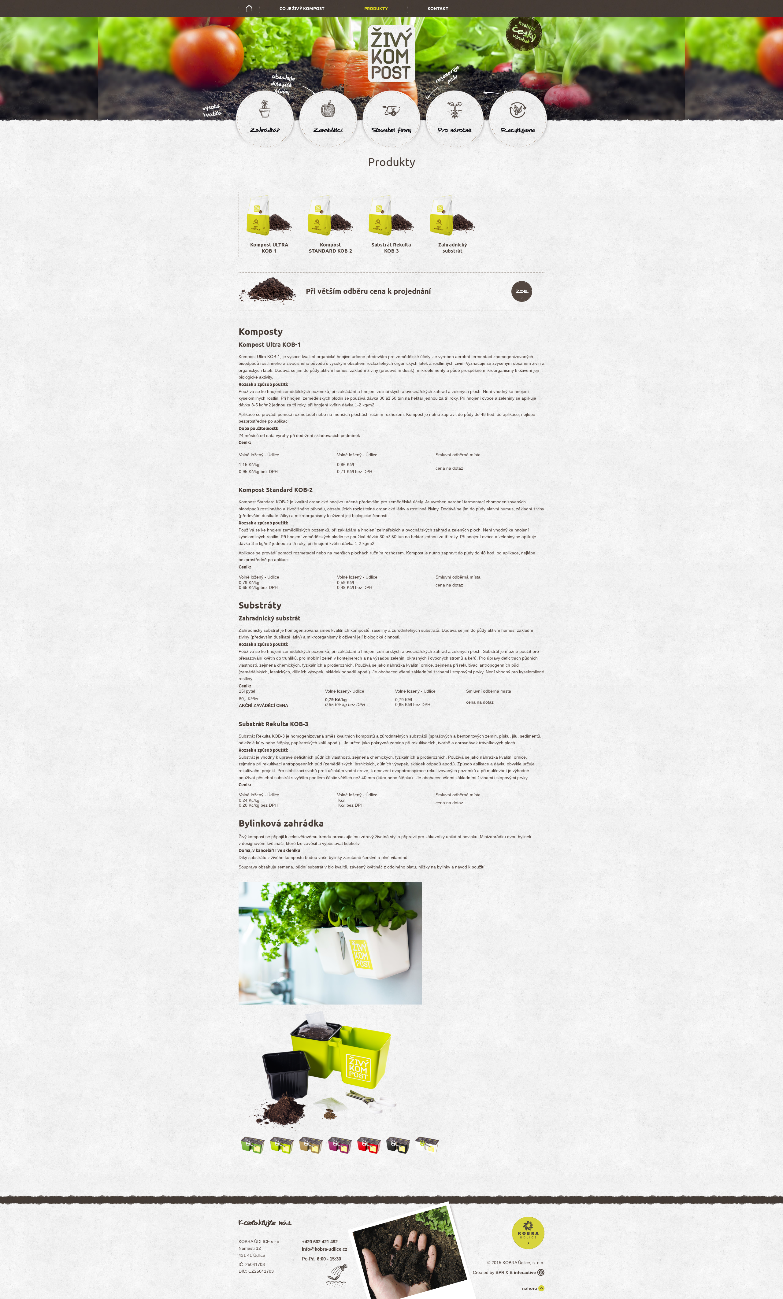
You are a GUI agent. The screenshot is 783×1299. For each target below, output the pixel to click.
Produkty (376, 8)
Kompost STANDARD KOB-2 (330, 248)
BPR (499, 1272)
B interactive (523, 1272)
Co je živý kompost (302, 8)
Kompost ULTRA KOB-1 (269, 248)
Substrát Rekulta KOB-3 (391, 248)
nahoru (529, 1288)
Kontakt (438, 8)
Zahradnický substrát (452, 248)
